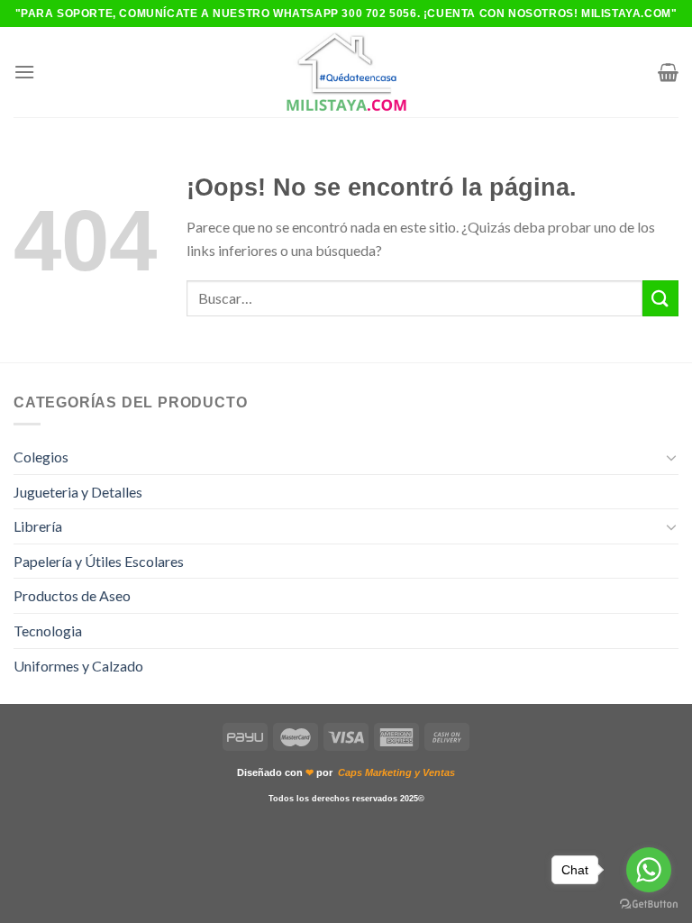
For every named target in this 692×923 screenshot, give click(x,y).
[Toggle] (671, 457)
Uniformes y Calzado (78, 665)
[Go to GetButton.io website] (649, 904)
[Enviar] (660, 297)
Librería (38, 526)
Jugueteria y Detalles (78, 491)
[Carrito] (668, 72)
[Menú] (24, 72)
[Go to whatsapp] (648, 869)
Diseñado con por (346, 772)
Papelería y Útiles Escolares (99, 561)
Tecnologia (48, 630)
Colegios (41, 456)
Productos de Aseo (72, 595)
